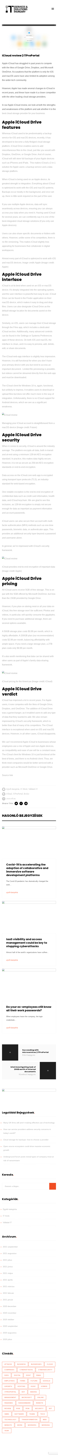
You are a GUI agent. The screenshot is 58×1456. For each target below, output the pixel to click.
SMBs (6, 1414)
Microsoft (27, 1397)
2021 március (8, 1286)
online (40, 1397)
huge (33, 1386)
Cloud (50, 1364)
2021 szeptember (10, 1247)
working (46, 1425)
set (50, 1408)
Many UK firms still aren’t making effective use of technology (29, 1123)
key (23, 1392)
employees (9, 1381)
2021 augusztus (9, 1253)
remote (39, 1403)
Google (46, 1381)
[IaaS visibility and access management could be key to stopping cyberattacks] (29, 917)
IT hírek (23, 789)
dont (28, 1375)
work (19, 1425)
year (6, 1430)
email (38, 1375)
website (8, 1425)
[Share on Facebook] (21, 803)
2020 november (9, 1313)
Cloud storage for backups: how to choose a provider (26, 1140)
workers (32, 1425)
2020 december (9, 1306)
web (45, 1419)
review (26, 793)
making (33, 1392)
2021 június (8, 1267)
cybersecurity (45, 1370)
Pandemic (8, 1403)
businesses (36, 1364)
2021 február (8, 1293)
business (21, 1364)
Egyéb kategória (12, 789)
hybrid (44, 1386)
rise (18, 1408)
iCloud (9, 793)
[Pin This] (26, 803)
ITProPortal (18, 793)
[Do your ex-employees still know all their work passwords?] (29, 984)
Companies (9, 1370)
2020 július (7, 1339)
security (39, 1408)
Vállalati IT (33, 789)
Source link (7, 775)
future (34, 1381)
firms (22, 1381)
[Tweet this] (16, 803)
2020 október (8, 1319)
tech (42, 1414)
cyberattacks (26, 1370)
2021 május (8, 1273)
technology (10, 1419)
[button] (53, 9)
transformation (29, 1419)
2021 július (7, 1260)
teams (32, 1414)
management (10, 1397)
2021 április (8, 1280)
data (6, 1375)
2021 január (8, 1300)
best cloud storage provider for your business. (23, 113)
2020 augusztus (9, 1333)
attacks (8, 1364)
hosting (21, 1386)
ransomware (24, 1403)
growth (8, 1386)
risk (28, 1408)
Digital (17, 1375)
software (19, 1414)
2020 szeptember (10, 1326)
